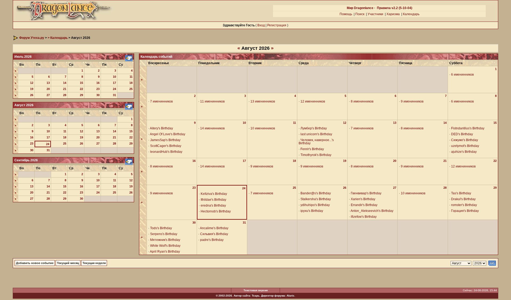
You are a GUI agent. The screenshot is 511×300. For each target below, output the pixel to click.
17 (114, 82)
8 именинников (362, 101)
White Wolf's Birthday (165, 246)
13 (48, 82)
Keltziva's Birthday (214, 194)
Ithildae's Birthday (213, 200)
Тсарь (255, 295)
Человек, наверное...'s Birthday (316, 141)
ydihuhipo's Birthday (315, 205)
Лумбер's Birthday (313, 128)
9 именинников (412, 101)
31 (114, 95)
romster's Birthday (464, 205)
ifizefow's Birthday (364, 217)
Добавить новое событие (34, 263)
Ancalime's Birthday (214, 228)
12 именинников (312, 101)
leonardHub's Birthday (166, 152)
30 (98, 95)
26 (31, 95)
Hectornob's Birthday (216, 211)
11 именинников (212, 101)
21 (64, 89)
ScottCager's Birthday (165, 146)
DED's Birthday (462, 134)
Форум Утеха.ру (31, 38)
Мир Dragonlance (360, 8)
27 (48, 95)
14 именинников (212, 128)
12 (31, 82)
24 (114, 89)
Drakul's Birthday (463, 199)
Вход (261, 25)
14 (64, 82)
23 (98, 89)
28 (64, 95)
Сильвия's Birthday (214, 234)
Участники (375, 14)
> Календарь (58, 38)
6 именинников (462, 74)
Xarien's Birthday (363, 199)
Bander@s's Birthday (315, 193)
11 (131, 76)
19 (31, 89)
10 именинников (262, 128)
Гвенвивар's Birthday (366, 193)
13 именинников (262, 101)
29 (81, 95)
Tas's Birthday (461, 193)
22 (81, 89)
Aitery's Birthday (161, 128)
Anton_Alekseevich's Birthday (372, 211)
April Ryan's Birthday (165, 251)
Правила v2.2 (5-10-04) (394, 8)
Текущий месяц (68, 263)
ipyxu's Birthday (311, 211)
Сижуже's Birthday (464, 140)
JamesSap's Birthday (165, 140)
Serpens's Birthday (163, 234)
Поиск (359, 14)
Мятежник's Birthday (165, 240)
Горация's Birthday (465, 211)
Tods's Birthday (161, 228)
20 (48, 89)
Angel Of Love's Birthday (167, 134)
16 (98, 82)
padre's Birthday (212, 240)
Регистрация (276, 25)
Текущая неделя (94, 263)
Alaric (290, 295)
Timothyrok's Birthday (315, 155)
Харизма (393, 14)
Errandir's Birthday (364, 205)
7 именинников (161, 101)
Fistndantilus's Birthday (467, 128)
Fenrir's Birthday (312, 149)
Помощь (346, 14)
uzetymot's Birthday (465, 146)
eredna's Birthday (213, 205)
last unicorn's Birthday (316, 134)
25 (131, 89)
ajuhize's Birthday (464, 152)
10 (114, 76)
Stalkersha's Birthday (315, 199)
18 (131, 82)
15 (81, 82)
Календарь (411, 14)
